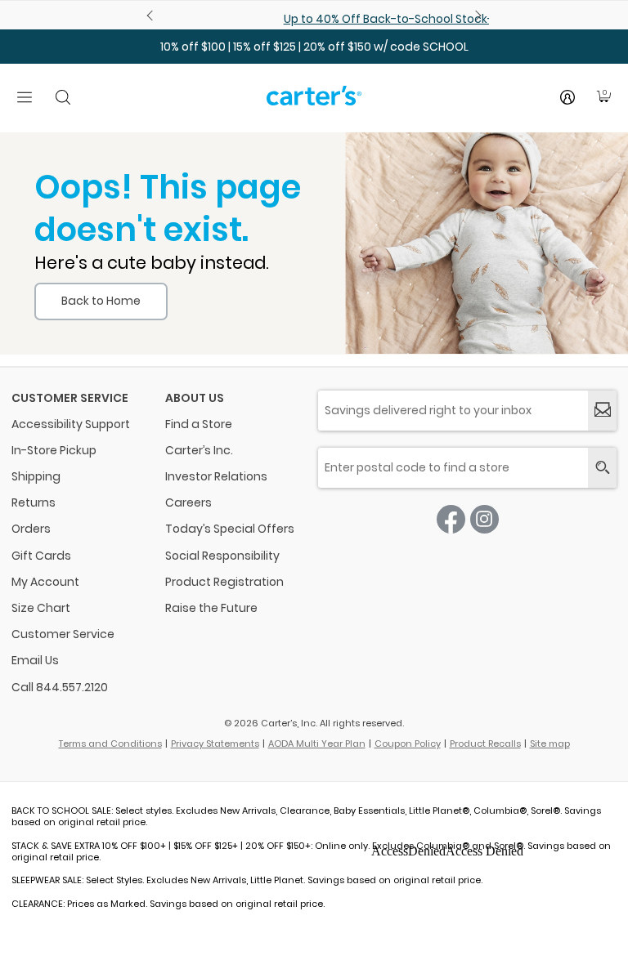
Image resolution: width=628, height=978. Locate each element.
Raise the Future (211, 608)
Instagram (484, 519)
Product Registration (224, 582)
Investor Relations (216, 476)
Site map (550, 743)
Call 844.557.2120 (59, 687)
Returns (33, 502)
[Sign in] (567, 97)
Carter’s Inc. (199, 450)
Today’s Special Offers (229, 528)
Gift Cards (41, 555)
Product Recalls (485, 743)
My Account (45, 582)
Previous (152, 15)
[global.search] (602, 468)
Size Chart (40, 608)
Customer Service (62, 634)
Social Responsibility (222, 555)
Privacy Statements (215, 743)
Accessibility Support (70, 424)
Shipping (36, 476)
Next (476, 15)
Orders (31, 528)
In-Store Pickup (53, 450)
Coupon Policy (408, 743)
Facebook (451, 519)
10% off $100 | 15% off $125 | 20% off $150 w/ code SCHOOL (314, 46)
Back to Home (101, 301)
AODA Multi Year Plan (317, 743)
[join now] (602, 411)
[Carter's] (314, 102)
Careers (188, 502)
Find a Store (198, 424)
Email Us (35, 660)
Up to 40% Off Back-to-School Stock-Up (316, 19)
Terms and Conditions (110, 743)
